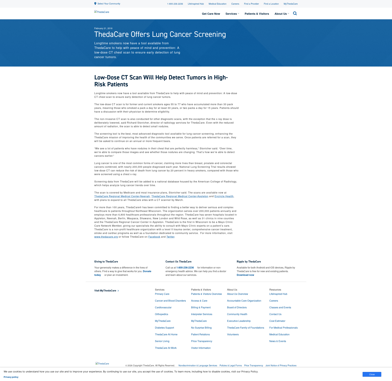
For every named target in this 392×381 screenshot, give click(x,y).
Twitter (170, 236)
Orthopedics (161, 314)
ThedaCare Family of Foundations (245, 327)
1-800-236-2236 (175, 3)
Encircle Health (224, 196)
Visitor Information (201, 348)
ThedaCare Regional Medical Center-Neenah (122, 196)
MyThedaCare (291, 3)
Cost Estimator (277, 321)
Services (231, 14)
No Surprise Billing (201, 327)
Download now (245, 275)
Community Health (237, 314)
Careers (235, 3)
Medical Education (217, 3)
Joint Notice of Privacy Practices (281, 365)
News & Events (277, 341)
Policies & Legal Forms (231, 365)
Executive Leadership (239, 321)
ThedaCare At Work (166, 348)
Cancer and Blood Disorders (170, 300)
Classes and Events (280, 307)
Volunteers (233, 334)
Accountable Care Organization (244, 300)
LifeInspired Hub (196, 3)
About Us (281, 14)
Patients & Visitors (257, 14)
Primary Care (162, 294)
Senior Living (162, 341)
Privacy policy (11, 377)
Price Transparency (201, 341)
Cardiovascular (163, 307)
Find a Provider (251, 3)
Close (372, 374)
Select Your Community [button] (109, 3)
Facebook (154, 236)
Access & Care (199, 300)
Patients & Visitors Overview (206, 294)
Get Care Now (211, 14)
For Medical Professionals (283, 327)
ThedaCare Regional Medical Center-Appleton (179, 196)
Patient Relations (200, 334)
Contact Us (275, 314)
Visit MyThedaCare (105, 290)
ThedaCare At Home (166, 334)
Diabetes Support (164, 327)
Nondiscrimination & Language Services (198, 365)
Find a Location (271, 3)
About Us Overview (237, 294)
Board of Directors (237, 307)
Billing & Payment (201, 307)
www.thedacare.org (106, 236)
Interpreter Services (201, 314)
